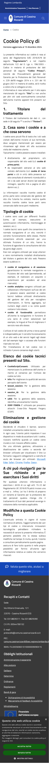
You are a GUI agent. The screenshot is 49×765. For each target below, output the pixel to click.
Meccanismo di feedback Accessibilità (25, 700)
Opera (34, 462)
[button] (24, 758)
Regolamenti (9, 686)
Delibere (7, 670)
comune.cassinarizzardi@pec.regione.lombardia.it (26, 641)
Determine (9, 676)
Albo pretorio (10, 665)
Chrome (19, 462)
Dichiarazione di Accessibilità (21, 697)
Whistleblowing (11, 706)
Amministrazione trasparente (17, 659)
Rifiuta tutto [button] (24, 753)
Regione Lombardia (13, 2)
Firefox (27, 462)
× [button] (46, 719)
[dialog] (24, 740)
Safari (11, 462)
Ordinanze (8, 681)
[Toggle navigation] (5, 18)
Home (6, 29)
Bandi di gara (10, 692)
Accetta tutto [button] (24, 746)
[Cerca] (43, 18)
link (11, 741)
